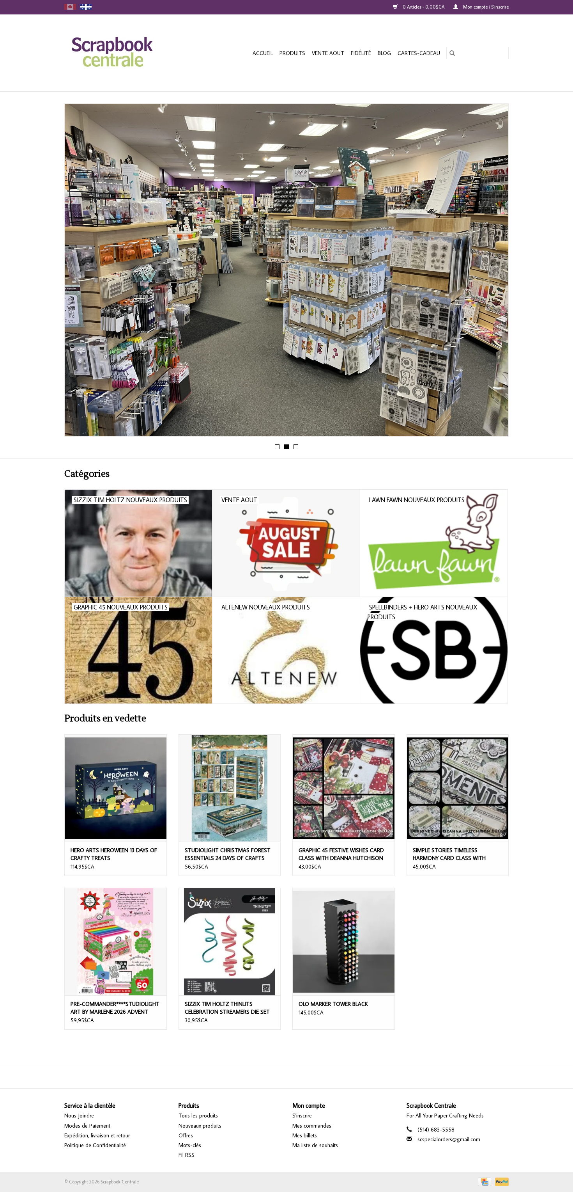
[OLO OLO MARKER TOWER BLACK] (343, 941)
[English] (70, 7)
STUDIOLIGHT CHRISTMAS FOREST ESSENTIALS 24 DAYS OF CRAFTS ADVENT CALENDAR (228, 854)
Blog (384, 53)
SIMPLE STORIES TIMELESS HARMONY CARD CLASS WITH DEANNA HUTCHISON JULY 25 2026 (455, 854)
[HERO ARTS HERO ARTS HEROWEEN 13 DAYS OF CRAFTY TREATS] (115, 788)
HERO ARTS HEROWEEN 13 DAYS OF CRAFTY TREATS (114, 854)
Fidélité (361, 53)
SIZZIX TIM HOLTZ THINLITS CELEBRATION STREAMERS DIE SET (227, 1007)
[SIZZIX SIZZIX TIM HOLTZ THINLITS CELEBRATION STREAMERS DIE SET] (230, 941)
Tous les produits (198, 1115)
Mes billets (304, 1135)
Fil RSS (187, 1154)
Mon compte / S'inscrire (485, 7)
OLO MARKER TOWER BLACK (333, 1003)
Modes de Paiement (87, 1125)
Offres (186, 1135)
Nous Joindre (79, 1115)
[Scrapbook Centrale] (124, 53)
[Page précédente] (79, 272)
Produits (292, 53)
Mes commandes (311, 1125)
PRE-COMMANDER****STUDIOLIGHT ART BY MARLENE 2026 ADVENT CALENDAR (115, 1008)
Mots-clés (190, 1145)
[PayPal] (500, 1181)
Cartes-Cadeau (419, 53)
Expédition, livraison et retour (97, 1135)
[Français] (86, 7)
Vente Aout (328, 53)
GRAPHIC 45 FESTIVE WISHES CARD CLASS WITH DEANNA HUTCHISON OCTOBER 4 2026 (341, 854)
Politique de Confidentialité (95, 1145)
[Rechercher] (452, 53)
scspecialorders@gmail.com (448, 1139)
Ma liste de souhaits (315, 1145)
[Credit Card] (483, 1181)
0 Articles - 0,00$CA (423, 7)
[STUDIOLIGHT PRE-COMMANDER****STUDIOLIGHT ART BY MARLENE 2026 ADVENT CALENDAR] (115, 941)
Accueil (263, 53)
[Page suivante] (493, 272)
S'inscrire (302, 1115)
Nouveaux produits (200, 1125)
